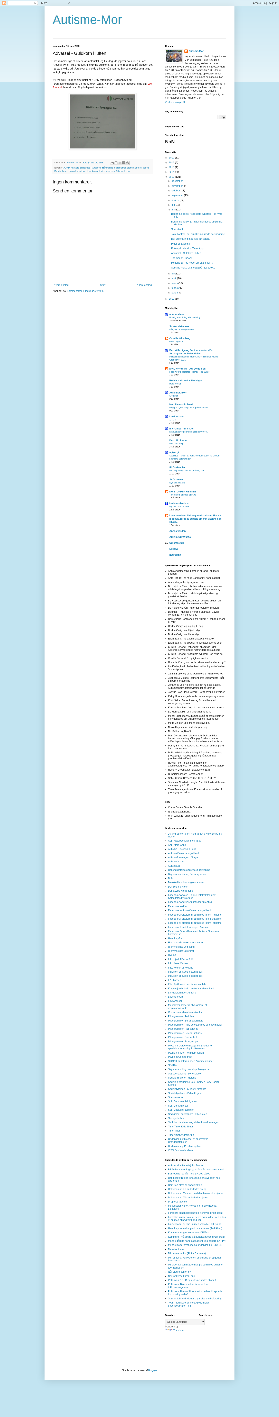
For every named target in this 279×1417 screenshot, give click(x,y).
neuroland (175, 554)
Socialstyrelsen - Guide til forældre (187, 1089)
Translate (178, 1330)
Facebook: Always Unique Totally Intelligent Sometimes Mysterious (192, 896)
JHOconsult (176, 479)
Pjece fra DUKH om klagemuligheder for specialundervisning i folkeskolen (190, 1047)
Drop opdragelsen (178, 1201)
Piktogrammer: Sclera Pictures (185, 1033)
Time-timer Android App (181, 1135)
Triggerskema (123, 171)
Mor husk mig (176, 443)
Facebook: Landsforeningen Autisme (188, 927)
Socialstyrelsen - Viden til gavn (185, 1093)
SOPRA (172, 1065)
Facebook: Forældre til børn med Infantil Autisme (195, 914)
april (174, 278)
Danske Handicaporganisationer (186, 882)
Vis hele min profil (175, 102)
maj (174, 273)
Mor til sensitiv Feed (181, 404)
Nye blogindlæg (177, 482)
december (177, 181)
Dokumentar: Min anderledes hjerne (188, 1197)
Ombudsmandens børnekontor (185, 1012)
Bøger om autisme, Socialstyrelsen (187, 874)
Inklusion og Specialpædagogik (185, 971)
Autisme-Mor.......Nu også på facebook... (193, 267)
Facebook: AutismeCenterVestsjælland (189, 910)
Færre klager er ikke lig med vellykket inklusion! (194, 1224)
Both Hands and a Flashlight (185, 380)
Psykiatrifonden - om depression (186, 1052)
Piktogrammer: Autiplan (181, 1016)
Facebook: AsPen (177, 906)
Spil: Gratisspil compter (181, 1109)
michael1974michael (181, 428)
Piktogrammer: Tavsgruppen (183, 1041)
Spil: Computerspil (178, 1105)
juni (174, 209)
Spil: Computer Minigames (183, 1101)
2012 (172, 298)
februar (176, 288)
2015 (172, 167)
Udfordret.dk (176, 543)
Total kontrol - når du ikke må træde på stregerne (198, 234)
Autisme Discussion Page (182, 849)
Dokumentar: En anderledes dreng (187, 1189)
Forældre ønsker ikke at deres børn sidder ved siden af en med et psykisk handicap (197, 1218)
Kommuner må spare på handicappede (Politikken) (196, 1236)
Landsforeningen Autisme (182, 992)
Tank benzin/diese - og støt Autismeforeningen (193, 1122)
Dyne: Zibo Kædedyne (180, 890)
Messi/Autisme (176, 1249)
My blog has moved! (179, 506)
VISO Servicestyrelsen (180, 1150)
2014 (172, 172)
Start (102, 285)
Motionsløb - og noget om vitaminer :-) (192, 262)
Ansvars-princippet (80, 167)
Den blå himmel (178, 440)
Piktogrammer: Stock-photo (183, 1037)
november (177, 185)
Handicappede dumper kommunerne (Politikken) (195, 1228)
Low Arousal (93, 171)
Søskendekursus (179, 326)
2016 (172, 162)
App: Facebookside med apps (184, 840)
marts (175, 283)
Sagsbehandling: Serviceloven (185, 1073)
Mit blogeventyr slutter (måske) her (186, 470)
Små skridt (177, 229)
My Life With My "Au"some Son (187, 368)
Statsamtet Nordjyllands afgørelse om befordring (195, 1298)
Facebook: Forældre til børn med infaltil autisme (194, 918)
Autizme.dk (174, 865)
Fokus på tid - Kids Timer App (187, 248)
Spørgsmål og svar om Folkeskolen (187, 1114)
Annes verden (177, 531)
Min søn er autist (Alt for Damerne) (187, 1253)
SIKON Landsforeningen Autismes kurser (190, 1061)
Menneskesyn (108, 171)
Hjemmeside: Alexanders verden (186, 942)
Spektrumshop (176, 1097)
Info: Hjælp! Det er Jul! (180, 959)
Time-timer (174, 1130)
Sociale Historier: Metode (182, 1077)
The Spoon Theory (181, 258)
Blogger (152, 1370)
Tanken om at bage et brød (182, 494)
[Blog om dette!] (116, 163)
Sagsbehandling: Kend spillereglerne (189, 1069)
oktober (176, 190)
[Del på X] (120, 163)
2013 (172, 176)
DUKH (171, 878)
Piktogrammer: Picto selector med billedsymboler (195, 1024)
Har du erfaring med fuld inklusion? (190, 238)
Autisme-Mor (87, 20)
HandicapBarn (176, 938)
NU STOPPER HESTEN (182, 491)
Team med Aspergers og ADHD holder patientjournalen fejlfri (189, 1304)
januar (175, 292)
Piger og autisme (180, 243)
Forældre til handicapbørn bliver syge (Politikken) (195, 1212)
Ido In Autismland (179, 503)
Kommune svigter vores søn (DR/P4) (188, 1232)
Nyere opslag (61, 285)
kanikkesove (176, 416)
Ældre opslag (144, 285)
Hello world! (175, 383)
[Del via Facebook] (124, 163)
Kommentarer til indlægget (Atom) (85, 291)
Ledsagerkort (175, 996)
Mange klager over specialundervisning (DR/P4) (195, 1245)
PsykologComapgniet (180, 1056)
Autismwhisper (176, 861)
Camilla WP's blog (179, 338)
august (176, 200)
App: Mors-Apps (177, 845)
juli (173, 204)
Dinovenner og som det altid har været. (188, 431)
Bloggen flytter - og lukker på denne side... (190, 407)
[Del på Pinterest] (128, 163)
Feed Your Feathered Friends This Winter (189, 372)
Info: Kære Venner (178, 963)
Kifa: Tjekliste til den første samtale (187, 984)
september (178, 195)
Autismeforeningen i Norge (183, 857)
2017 (172, 157)
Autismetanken (178, 392)
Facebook (96, 167)
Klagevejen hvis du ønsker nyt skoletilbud (191, 988)
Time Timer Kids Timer (180, 1126)
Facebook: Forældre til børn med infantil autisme (195, 922)
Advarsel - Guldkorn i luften (186, 253)
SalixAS (174, 548)
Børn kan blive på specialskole (185, 1185)
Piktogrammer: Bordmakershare (185, 1020)
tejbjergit (174, 452)
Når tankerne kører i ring (181, 1276)
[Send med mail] (112, 163)
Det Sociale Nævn (178, 886)
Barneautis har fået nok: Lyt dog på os (189, 1173)
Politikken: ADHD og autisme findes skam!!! (192, 1280)
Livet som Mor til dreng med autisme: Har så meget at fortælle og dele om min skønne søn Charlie (195, 519)
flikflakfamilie (177, 467)
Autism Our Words (180, 537)
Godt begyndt (176, 341)
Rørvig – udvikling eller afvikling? (185, 317)
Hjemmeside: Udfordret (181, 951)
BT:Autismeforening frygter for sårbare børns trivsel (196, 1169)
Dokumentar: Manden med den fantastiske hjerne (195, 1193)
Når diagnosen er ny (179, 1271)
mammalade (176, 314)
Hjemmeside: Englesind (181, 946)
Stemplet (173, 395)
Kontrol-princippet (77, 171)
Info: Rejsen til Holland (180, 967)
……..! (172, 419)
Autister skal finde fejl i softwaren (186, 1165)
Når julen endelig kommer (181, 329)
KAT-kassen (174, 980)
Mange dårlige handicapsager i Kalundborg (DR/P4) (197, 1240)
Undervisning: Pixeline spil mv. (185, 1146)
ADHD (67, 167)
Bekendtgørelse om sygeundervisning (189, 870)
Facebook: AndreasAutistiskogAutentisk (190, 902)
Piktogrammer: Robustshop (183, 1028)
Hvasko (172, 955)
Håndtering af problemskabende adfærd (122, 167)
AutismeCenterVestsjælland (183, 853)
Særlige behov (176, 1118)
